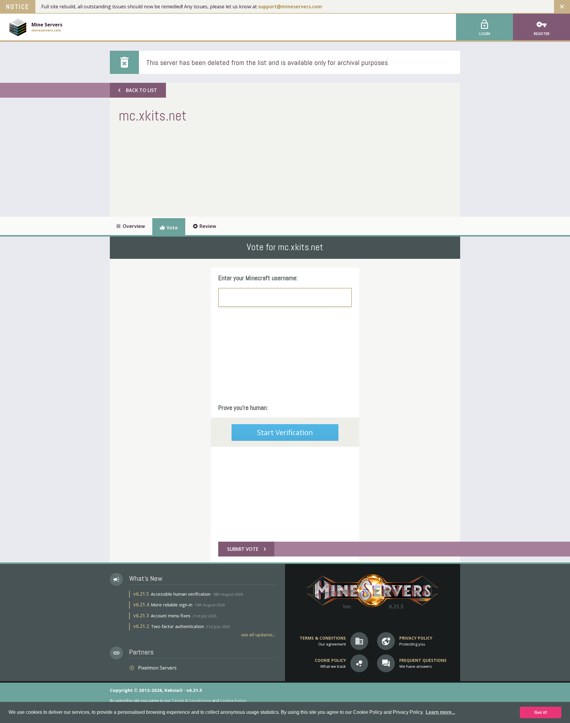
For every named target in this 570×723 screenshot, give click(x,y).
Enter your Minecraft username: (258, 278)
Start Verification (285, 432)
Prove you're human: (243, 407)
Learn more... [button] (440, 712)
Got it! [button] (540, 712)
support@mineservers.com (290, 6)
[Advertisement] (227, 169)
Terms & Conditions (191, 700)
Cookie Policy (233, 700)
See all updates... (258, 635)
